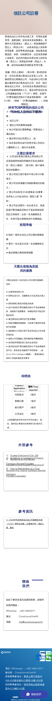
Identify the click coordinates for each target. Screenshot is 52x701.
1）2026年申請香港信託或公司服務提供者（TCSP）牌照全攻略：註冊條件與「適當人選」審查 (25, 524)
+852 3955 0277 (34, 668)
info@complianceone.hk (31, 622)
